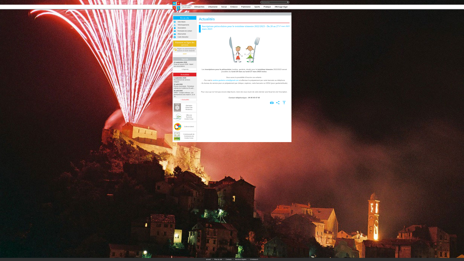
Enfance (234, 7)
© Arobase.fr (254, 259)
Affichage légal (281, 7)
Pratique (267, 7)
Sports (257, 7)
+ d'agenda (184, 69)
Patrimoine (246, 7)
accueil (208, 259)
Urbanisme (213, 7)
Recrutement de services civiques (182, 80)
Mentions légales (240, 259)
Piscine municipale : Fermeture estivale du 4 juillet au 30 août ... (184, 86)
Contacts (229, 259)
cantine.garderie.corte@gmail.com (225, 80)
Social (224, 7)
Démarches (199, 7)
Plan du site (218, 259)
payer (185, 54)
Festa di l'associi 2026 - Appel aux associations (183, 64)
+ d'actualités (185, 100)
